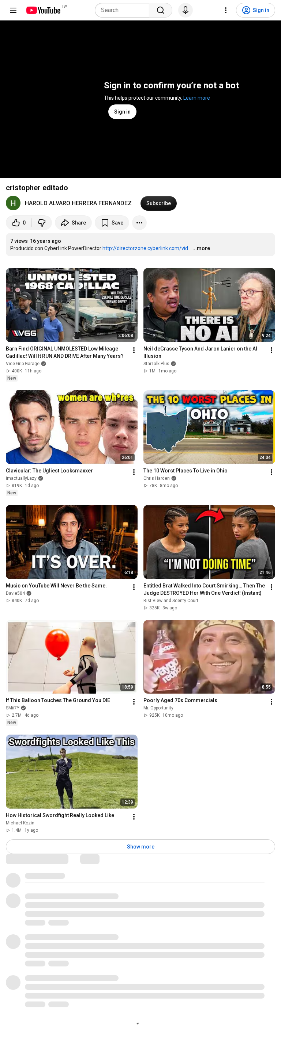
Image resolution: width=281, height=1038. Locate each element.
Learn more (196, 98)
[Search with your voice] (185, 10)
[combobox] (124, 10)
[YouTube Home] (42, 10)
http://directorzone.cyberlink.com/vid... (146, 248)
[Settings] (225, 10)
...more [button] (201, 248)
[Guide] (13, 10)
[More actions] (139, 222)
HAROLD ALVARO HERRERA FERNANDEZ (78, 203)
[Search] (160, 10)
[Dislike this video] (41, 222)
